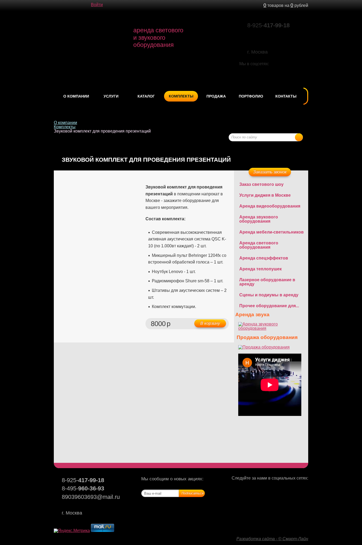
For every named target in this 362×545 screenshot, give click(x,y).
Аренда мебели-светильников (271, 232)
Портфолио (251, 96)
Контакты (286, 96)
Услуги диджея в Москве (265, 195)
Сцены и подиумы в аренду (268, 295)
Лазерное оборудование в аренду (267, 282)
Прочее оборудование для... (269, 306)
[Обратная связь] (67, 5)
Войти (97, 5)
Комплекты (181, 96)
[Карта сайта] (77, 5)
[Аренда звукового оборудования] (271, 328)
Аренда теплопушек (260, 269)
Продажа (216, 96)
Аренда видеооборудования (269, 206)
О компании (76, 96)
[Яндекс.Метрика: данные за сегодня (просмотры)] (72, 531)
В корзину (210, 323)
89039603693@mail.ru (271, 34)
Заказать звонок (270, 172)
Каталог (146, 96)
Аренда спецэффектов (263, 258)
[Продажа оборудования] (264, 347)
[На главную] (56, 5)
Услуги (111, 96)
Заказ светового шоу (261, 184)
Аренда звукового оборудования (258, 219)
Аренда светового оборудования (258, 245)
